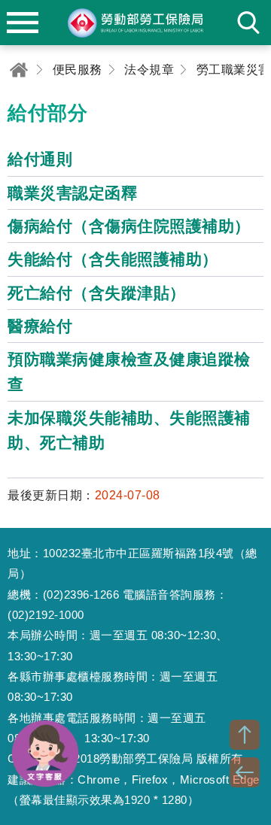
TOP (245, 735)
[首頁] (19, 69)
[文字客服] (45, 753)
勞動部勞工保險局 (135, 22)
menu (22, 22)
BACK (245, 772)
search (248, 22)
